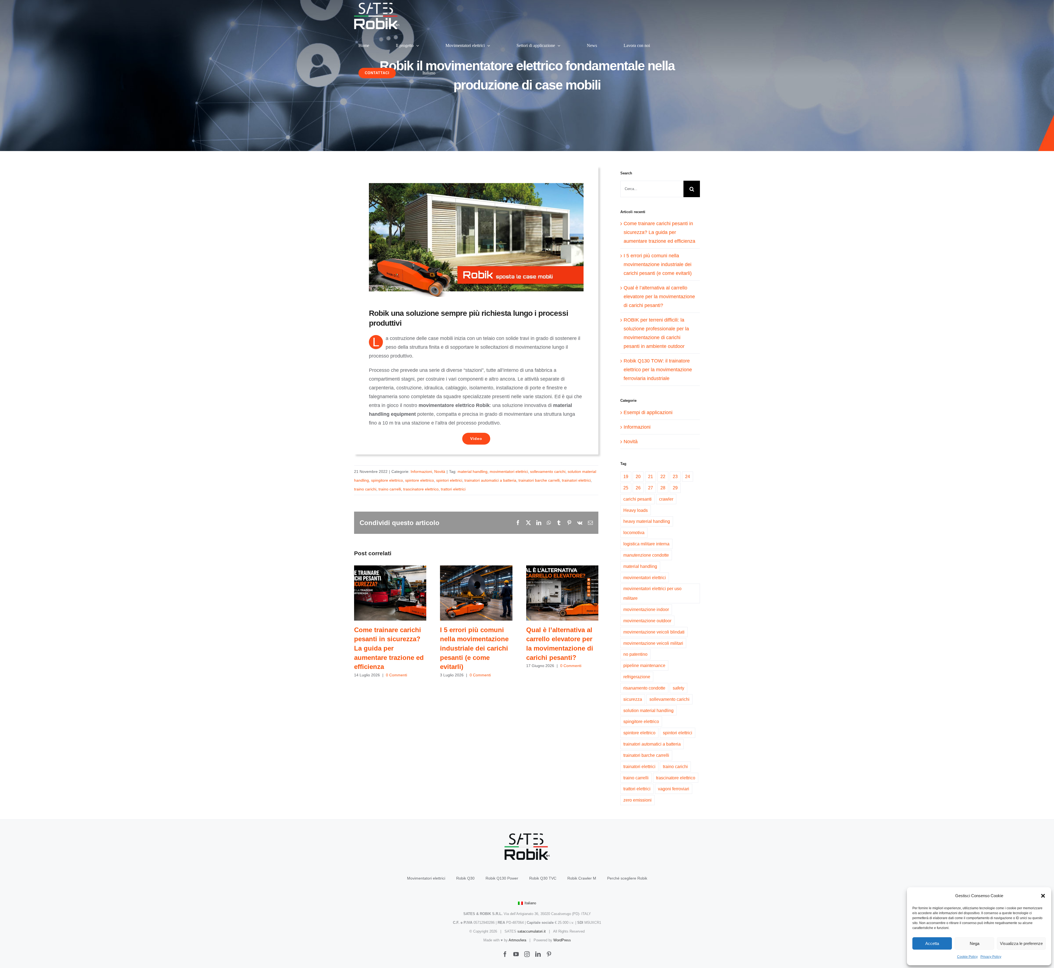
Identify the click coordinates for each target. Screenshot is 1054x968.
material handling (472, 471)
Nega (974, 943)
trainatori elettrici (576, 480)
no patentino (635, 654)
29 (675, 487)
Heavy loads (635, 510)
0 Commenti (396, 675)
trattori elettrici (453, 489)
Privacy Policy (990, 957)
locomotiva (633, 532)
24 (687, 476)
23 (675, 476)
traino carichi (365, 489)
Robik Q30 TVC (542, 878)
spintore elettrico (419, 480)
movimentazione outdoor (647, 620)
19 (625, 476)
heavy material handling (646, 521)
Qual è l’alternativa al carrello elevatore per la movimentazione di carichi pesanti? (562, 593)
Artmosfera (517, 940)
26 (638, 487)
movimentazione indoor (646, 609)
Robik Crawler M (581, 878)
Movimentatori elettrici (426, 878)
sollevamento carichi (547, 471)
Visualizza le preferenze (1021, 943)
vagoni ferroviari (673, 788)
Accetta (932, 943)
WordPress (562, 940)
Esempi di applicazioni (648, 412)
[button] (1043, 896)
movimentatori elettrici (509, 471)
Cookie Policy (967, 957)
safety (678, 687)
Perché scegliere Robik (627, 878)
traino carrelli (390, 489)
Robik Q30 (465, 878)
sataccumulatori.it (531, 931)
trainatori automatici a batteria (490, 480)
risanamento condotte (644, 687)
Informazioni (421, 471)
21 (650, 476)
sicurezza (632, 699)
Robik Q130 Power (502, 878)
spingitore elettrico (387, 480)
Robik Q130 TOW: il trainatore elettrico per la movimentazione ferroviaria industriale (658, 369)
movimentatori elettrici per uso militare (652, 593)
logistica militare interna (646, 543)
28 (662, 487)
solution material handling (648, 710)
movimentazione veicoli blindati (654, 631)
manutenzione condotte (646, 555)
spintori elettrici (449, 480)
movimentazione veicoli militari (653, 643)
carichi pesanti (637, 498)
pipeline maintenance (644, 665)
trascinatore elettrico (421, 489)
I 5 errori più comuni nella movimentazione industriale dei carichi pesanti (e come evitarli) (476, 593)
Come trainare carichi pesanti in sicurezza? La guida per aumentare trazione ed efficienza (390, 593)
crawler (666, 498)
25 (625, 487)
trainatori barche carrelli (539, 480)
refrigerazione (636, 676)
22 (662, 476)
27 (650, 487)
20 (638, 476)
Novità (439, 471)
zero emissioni (637, 799)
